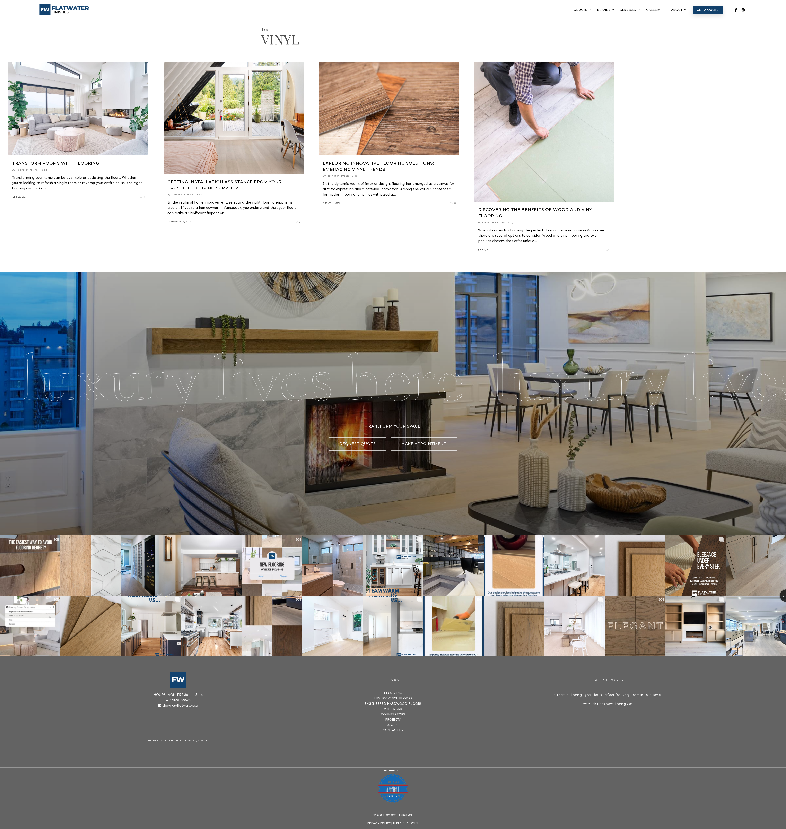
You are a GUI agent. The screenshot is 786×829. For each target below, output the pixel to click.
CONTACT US (393, 730)
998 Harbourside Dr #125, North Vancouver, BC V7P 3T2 (178, 741)
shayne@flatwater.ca (180, 705)
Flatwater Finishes (27, 169)
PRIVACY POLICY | (380, 823)
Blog (44, 169)
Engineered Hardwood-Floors (393, 704)
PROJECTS (393, 720)
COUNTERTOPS (393, 714)
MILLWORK (393, 709)
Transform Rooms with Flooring (55, 163)
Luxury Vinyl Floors (393, 698)
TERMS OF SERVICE (406, 823)
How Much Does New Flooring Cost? (608, 704)
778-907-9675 (180, 700)
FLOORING (393, 693)
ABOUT (393, 725)
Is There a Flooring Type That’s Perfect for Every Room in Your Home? (608, 695)
